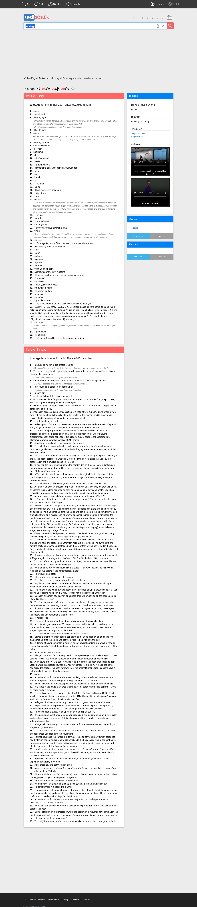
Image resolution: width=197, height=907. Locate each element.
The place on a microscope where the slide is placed (60, 580)
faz (35, 180)
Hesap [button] (158, 4)
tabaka (41, 281)
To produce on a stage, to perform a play (53, 386)
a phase (38, 674)
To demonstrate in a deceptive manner (53, 786)
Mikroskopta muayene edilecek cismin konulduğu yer (65, 303)
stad (42, 183)
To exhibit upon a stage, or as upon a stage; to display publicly (64, 711)
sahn (36, 249)
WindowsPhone (55, 899)
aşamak (38, 262)
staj (41, 214)
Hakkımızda (76, 899)
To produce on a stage (45, 573)
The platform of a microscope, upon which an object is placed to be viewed (70, 483)
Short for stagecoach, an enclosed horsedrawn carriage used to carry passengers (74, 608)
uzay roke (39, 293)
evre (44, 129)
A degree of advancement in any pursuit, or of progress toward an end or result (73, 702)
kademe (46, 142)
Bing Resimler (137, 136)
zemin (40, 322)
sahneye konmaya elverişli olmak (50, 227)
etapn (37, 252)
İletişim (86, 899)
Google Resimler (138, 133)
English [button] (176, 4)
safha (40, 297)
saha (36, 196)
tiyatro (37, 230)
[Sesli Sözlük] (36, 20)
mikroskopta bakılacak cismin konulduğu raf (55, 167)
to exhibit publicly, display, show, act (54, 396)
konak (37, 177)
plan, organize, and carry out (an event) (53, 764)
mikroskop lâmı (45, 290)
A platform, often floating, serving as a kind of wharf (59, 442)
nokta (37, 186)
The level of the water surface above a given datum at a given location (68, 620)
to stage (134, 227)
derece (37, 155)
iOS (24, 899)
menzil (37, 218)
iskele (37, 161)
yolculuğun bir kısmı (44, 268)
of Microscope (41, 617)
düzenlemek (44, 158)
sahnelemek (39, 114)
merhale (38, 265)
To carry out (39, 392)
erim (36, 170)
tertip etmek (40, 193)
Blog (66, 899)
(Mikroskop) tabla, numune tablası (51, 246)
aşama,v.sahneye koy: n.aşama (49, 271)
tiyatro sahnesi (41, 221)
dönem (37, 199)
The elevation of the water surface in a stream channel (61, 633)
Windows (42, 899)
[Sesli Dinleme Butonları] (46, 89)
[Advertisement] (99, 54)
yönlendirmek (44, 300)
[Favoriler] (72, 90)
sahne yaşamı (41, 224)
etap (40, 240)
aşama (45, 117)
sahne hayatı (40, 331)
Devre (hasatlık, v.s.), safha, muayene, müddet (62, 337)
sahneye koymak (41, 145)
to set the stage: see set (46, 421)
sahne (36, 111)
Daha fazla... (138, 235)
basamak (56, 189)
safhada (38, 256)
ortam (39, 148)
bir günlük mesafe (43, 287)
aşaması (38, 259)
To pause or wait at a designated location (53, 364)
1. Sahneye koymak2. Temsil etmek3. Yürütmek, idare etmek (64, 243)
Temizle (161, 235)
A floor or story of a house (47, 652)
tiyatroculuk (40, 278)
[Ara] (170, 25)
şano (36, 174)
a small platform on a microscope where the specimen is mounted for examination (74, 683)
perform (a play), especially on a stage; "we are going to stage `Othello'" (69, 496)
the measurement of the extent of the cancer (56, 780)
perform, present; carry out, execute (55, 576)
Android (32, 899)
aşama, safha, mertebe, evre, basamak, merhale (61, 275)
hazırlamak (38, 151)
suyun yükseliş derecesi (46, 284)
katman (41, 334)
